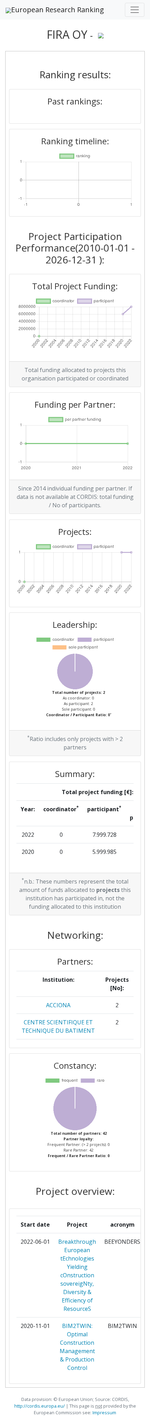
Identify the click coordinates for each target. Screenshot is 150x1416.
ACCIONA (58, 1005)
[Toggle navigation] (134, 10)
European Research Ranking (57, 9)
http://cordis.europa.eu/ (39, 1406)
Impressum (103, 1412)
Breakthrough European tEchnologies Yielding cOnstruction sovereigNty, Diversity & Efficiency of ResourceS (77, 1275)
